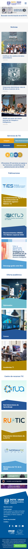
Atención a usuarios (20, 545)
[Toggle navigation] (26, 3)
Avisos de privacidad (9, 519)
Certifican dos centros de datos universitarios (20, 10)
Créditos (6, 522)
